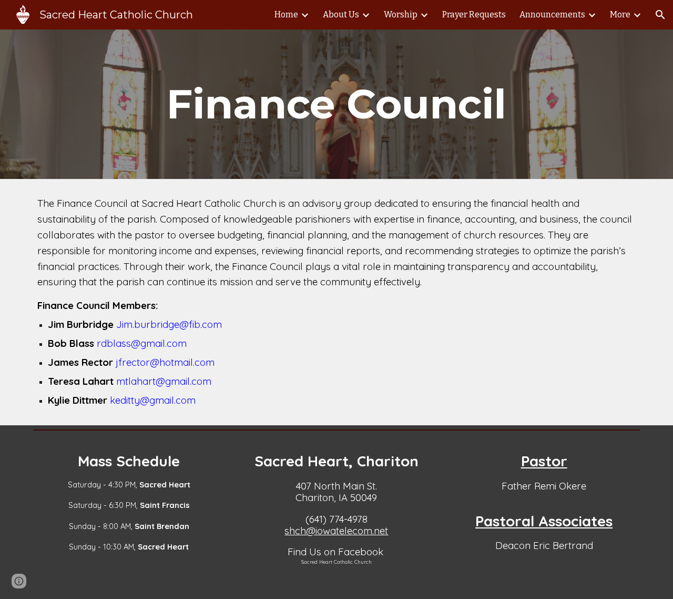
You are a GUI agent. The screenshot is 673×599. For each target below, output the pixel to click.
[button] (660, 14)
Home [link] (286, 14)
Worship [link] (400, 14)
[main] (336, 104)
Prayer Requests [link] (474, 14)
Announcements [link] (552, 14)
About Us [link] (341, 14)
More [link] (620, 14)
